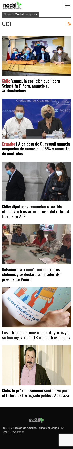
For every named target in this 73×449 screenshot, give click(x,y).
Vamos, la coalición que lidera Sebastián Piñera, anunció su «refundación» (31, 86)
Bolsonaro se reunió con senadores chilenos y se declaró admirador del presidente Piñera (31, 274)
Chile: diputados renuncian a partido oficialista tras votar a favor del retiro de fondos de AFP (36, 211)
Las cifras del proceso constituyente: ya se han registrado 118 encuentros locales (36, 334)
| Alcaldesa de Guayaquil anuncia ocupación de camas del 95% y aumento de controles (36, 148)
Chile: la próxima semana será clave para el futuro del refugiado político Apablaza (35, 392)
